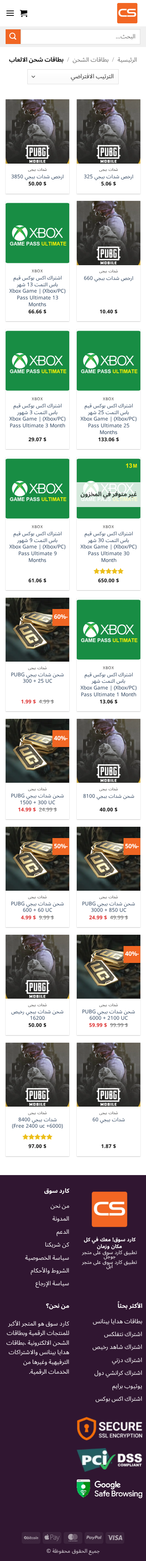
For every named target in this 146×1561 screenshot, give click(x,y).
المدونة (60, 1218)
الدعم (63, 1231)
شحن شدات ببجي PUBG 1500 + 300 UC (37, 799)
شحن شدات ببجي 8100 (108, 796)
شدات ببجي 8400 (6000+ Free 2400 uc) (37, 1123)
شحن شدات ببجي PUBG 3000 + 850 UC (108, 907)
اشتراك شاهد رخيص (117, 1347)
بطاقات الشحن (91, 59)
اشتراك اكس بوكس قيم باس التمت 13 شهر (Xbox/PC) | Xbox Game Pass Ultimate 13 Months (37, 291)
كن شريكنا (57, 1244)
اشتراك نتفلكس (123, 1334)
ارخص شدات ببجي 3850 (37, 176)
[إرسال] (13, 36)
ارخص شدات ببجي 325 (108, 176)
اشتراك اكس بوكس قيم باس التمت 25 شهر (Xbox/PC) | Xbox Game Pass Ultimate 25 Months (108, 419)
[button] (23, 13)
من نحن (60, 1206)
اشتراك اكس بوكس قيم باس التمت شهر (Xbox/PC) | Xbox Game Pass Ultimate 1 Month (108, 684)
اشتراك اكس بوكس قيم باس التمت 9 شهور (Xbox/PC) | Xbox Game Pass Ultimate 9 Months (37, 546)
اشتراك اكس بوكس (118, 1398)
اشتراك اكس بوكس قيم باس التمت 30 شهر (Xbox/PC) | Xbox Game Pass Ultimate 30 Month (108, 546)
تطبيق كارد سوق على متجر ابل (109, 1264)
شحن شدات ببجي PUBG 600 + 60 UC (37, 907)
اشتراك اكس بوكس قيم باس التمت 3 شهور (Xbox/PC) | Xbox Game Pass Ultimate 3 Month (37, 415)
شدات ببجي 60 (108, 1119)
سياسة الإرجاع (52, 1283)
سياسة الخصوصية (47, 1257)
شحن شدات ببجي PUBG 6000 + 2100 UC (108, 1015)
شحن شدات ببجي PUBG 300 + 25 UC (37, 678)
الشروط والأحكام (50, 1270)
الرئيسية (127, 59)
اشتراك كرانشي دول (118, 1373)
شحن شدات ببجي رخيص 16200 (37, 1015)
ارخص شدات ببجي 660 (108, 278)
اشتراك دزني (127, 1360)
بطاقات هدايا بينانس (117, 1321)
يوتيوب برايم (127, 1386)
